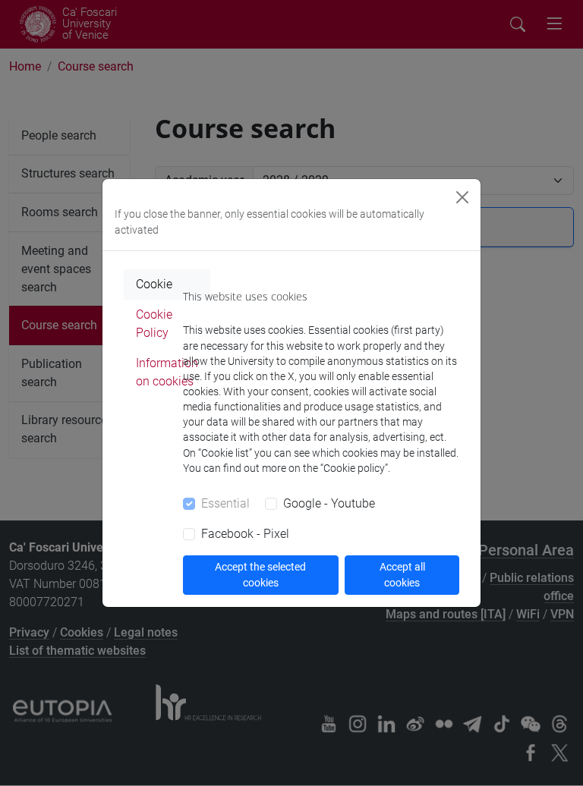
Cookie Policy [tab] (154, 323)
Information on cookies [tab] (167, 372)
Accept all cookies (402, 575)
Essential (225, 503)
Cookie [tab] (154, 284)
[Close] (462, 197)
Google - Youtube (329, 503)
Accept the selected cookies (260, 575)
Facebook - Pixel (245, 534)
